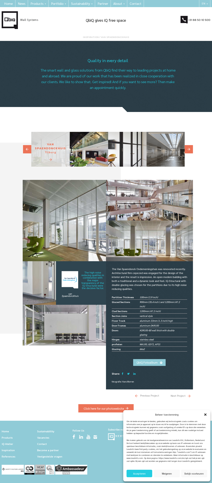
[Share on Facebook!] (122, 373)
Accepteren (139, 473)
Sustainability (80, 3)
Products (36, 3)
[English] (204, 3)
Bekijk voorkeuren (194, 473)
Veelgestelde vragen (49, 456)
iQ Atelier (7, 444)
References (8, 456)
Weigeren (167, 473)
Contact (135, 3)
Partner (103, 3)
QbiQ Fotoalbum (147, 362)
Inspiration (91, 37)
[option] (50, 149)
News (21, 3)
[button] (205, 414)
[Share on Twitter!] (128, 373)
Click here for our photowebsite (104, 408)
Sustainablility (45, 431)
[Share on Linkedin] (134, 373)
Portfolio (57, 3)
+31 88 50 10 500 (199, 20)
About (117, 3)
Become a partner (48, 450)
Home (8, 3)
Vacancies (43, 438)
